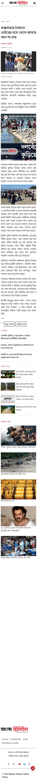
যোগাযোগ (5, 739)
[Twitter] (13, 764)
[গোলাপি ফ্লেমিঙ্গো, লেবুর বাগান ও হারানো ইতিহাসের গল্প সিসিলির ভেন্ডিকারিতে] (18, 339)
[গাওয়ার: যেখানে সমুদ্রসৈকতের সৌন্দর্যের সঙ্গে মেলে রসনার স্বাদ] (18, 348)
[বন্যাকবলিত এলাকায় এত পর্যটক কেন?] (18, 465)
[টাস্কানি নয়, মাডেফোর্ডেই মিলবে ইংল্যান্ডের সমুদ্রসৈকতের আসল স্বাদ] (18, 357)
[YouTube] (19, 764)
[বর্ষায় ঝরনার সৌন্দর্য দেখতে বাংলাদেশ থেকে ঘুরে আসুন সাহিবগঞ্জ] (18, 388)
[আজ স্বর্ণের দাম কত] (18, 492)
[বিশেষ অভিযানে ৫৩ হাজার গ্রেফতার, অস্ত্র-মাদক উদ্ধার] (18, 399)
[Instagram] (29, 764)
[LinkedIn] (24, 764)
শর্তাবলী (25, 739)
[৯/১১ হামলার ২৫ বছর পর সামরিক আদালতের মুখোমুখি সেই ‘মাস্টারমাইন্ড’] (18, 520)
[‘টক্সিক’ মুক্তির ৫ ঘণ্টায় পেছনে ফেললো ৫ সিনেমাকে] (18, 438)
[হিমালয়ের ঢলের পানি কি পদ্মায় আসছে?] (18, 410)
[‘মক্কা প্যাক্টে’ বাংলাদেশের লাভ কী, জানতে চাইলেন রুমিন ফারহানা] (18, 375)
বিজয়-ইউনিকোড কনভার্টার (10, 743)
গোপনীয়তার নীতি (15, 739)
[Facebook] (8, 764)
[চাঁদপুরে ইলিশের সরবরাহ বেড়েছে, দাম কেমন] (18, 548)
